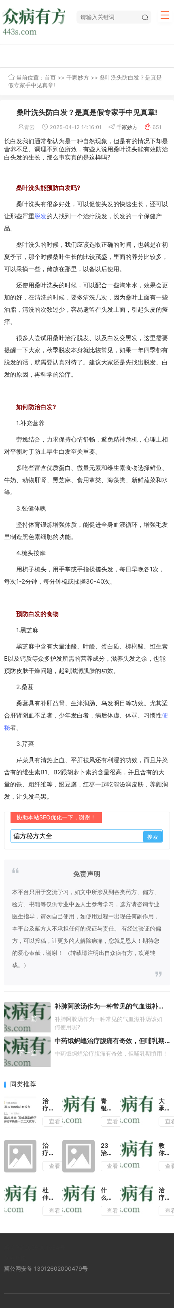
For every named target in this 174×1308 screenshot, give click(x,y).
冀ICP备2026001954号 (34, 1247)
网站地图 (15, 1257)
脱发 (40, 216)
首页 (50, 77)
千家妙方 (77, 77)
